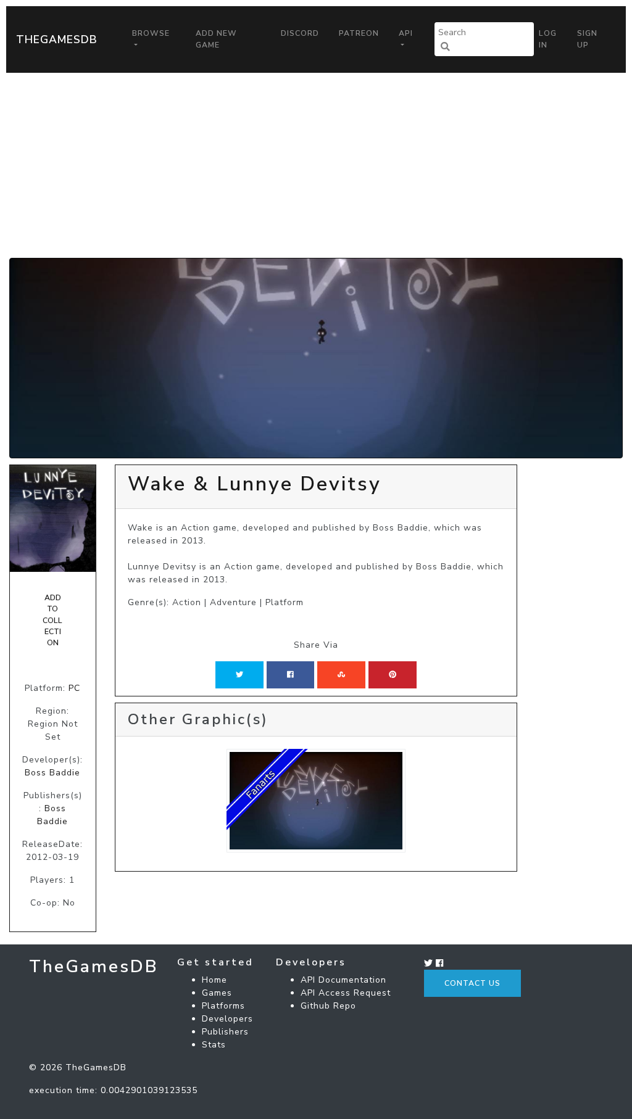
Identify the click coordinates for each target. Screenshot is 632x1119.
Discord (300, 33)
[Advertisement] (316, 165)
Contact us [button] (472, 983)
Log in (548, 38)
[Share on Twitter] (239, 674)
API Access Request (346, 993)
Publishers (225, 1032)
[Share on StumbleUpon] (341, 674)
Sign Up (587, 38)
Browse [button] (151, 33)
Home (214, 980)
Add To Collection (52, 620)
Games (217, 993)
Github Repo (328, 1006)
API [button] (406, 33)
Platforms (223, 1006)
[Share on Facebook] (290, 674)
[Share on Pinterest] (392, 674)
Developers (227, 1019)
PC (74, 688)
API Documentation (343, 980)
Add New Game (216, 38)
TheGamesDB (57, 39)
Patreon (359, 33)
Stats (214, 1045)
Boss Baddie (52, 772)
